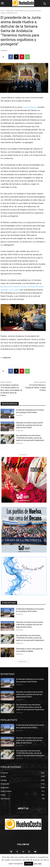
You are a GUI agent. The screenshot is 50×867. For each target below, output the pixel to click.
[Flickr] (23, 851)
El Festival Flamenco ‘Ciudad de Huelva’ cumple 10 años (35, 387)
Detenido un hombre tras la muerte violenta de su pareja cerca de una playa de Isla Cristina (29, 425)
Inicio (2, 11)
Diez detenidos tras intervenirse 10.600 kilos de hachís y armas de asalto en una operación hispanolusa (30, 437)
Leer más (37, 863)
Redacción (7, 357)
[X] (16, 56)
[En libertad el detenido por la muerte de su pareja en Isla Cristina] (7, 413)
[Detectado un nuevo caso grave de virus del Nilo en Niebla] (7, 652)
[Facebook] (10, 56)
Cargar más (22, 661)
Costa (3, 443)
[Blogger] (11, 851)
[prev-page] (2, 448)
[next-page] (6, 448)
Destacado (9, 11)
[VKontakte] (35, 851)
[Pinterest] (21, 56)
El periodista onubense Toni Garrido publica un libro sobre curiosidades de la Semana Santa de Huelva (11, 390)
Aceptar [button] (29, 864)
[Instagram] (29, 851)
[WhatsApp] (27, 56)
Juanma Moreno (30, 107)
